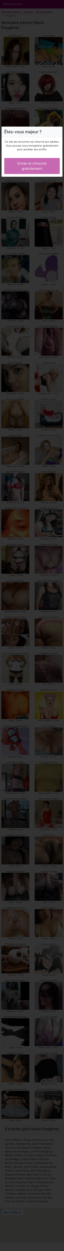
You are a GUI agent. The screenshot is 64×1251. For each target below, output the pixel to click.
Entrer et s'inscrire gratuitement (32, 166)
